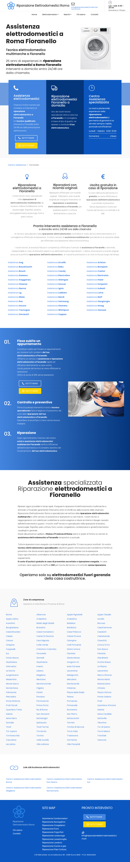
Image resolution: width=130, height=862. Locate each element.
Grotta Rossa (104, 662)
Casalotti (101, 631)
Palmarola (11, 692)
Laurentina (72, 670)
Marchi (67, 14)
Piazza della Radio (75, 692)
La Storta (10, 670)
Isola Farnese (73, 666)
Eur (7, 653)
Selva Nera (11, 718)
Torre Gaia (72, 731)
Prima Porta (42, 705)
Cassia (9, 636)
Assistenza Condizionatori (55, 818)
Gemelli (40, 657)
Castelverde (103, 636)
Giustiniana (11, 662)
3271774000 (28, 138)
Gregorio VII (73, 662)
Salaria (100, 709)
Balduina (71, 623)
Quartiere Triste (14, 709)
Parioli (39, 692)
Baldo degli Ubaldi (45, 623)
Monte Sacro (12, 683)
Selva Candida (104, 714)
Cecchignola (42, 640)
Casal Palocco (74, 631)
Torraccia (41, 731)
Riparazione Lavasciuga (53, 835)
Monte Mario (103, 679)
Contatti (94, 14)
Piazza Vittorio (104, 692)
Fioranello (34, 164)
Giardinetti (102, 657)
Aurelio (100, 618)
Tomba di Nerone (75, 726)
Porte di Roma (13, 701)
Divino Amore (73, 649)
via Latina (10, 744)
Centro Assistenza (17, 164)
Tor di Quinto (103, 726)
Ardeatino (72, 618)
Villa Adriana (42, 744)
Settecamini (73, 718)
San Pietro (72, 714)
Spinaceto (41, 722)
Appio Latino (12, 618)
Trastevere (72, 735)
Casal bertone (104, 627)
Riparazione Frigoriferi (52, 832)
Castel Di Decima (45, 636)
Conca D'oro (103, 644)
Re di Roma (41, 709)
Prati (99, 701)
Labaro (39, 670)
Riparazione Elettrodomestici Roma (43, 5)
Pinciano (40, 696)
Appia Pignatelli (74, 614)
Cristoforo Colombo (46, 649)
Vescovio (101, 739)
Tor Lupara (11, 731)
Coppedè (10, 649)
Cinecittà (102, 640)
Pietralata (11, 696)
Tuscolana (11, 739)
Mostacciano (103, 683)
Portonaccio (42, 701)
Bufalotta (71, 627)
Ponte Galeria (104, 696)
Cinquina (10, 644)
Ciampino (71, 640)
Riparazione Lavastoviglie (54, 839)
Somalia (10, 722)
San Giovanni (42, 714)
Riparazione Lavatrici (52, 842)
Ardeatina (41, 618)
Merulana (71, 679)
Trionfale (101, 735)
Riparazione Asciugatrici (53, 822)
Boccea (101, 623)
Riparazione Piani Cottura (54, 849)
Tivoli (8, 726)
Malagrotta (72, 675)
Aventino (10, 623)
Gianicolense (73, 657)
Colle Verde (42, 644)
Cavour (9, 640)
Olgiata (40, 688)
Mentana (40, 679)
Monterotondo (43, 683)
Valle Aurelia (42, 739)
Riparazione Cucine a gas (54, 846)
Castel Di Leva (74, 636)
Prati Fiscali (11, 705)
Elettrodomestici (49, 14)
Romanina (72, 709)
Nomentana (12, 688)
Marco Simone (104, 675)
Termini (70, 722)
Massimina (11, 679)
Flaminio (101, 653)
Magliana (40, 675)
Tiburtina (101, 722)
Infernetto (11, 666)
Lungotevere (12, 675)
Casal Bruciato (13, 631)
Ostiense (71, 688)
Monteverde (73, 683)
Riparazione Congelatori (53, 825)
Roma (9, 614)
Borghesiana (12, 627)
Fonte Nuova (12, 657)
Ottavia (101, 688)
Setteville (102, 718)
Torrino (40, 735)
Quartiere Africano (106, 705)
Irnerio (39, 666)
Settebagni (41, 718)
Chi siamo (81, 14)
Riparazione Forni (50, 828)
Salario (9, 714)
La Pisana (102, 666)
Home (34, 14)
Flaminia (71, 653)
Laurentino (102, 670)
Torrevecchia (12, 735)
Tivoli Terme (42, 726)
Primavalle (72, 705)
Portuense (72, 701)
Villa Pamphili (73, 744)
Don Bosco (102, 649)
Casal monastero (45, 631)
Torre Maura (103, 731)
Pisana (70, 696)
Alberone (41, 614)
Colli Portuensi (74, 644)
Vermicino (72, 739)
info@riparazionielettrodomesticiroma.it (84, 8)
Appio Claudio (104, 614)
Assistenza (15, 262)
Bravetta (40, 627)
